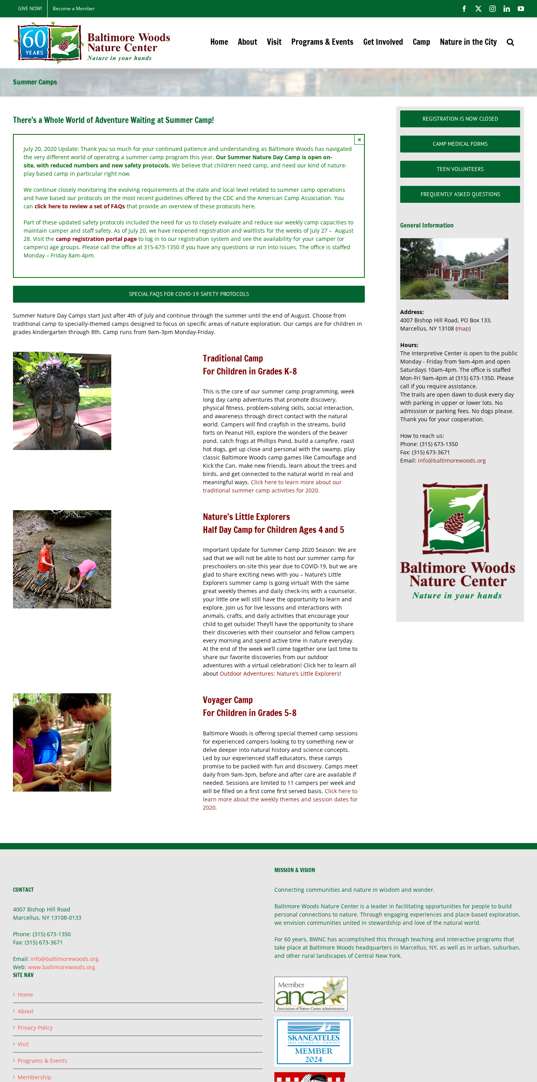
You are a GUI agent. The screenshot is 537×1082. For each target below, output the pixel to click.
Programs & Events (42, 1060)
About (25, 1011)
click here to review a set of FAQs (80, 206)
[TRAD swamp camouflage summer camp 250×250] (62, 354)
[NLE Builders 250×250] (62, 512)
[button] (510, 42)
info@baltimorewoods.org (452, 460)
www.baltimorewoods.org (61, 967)
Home (25, 994)
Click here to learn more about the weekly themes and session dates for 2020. (280, 799)
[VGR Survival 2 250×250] (62, 696)
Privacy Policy (35, 1027)
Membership (34, 1077)
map (463, 328)
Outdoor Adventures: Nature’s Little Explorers (280, 673)
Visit (23, 1044)
